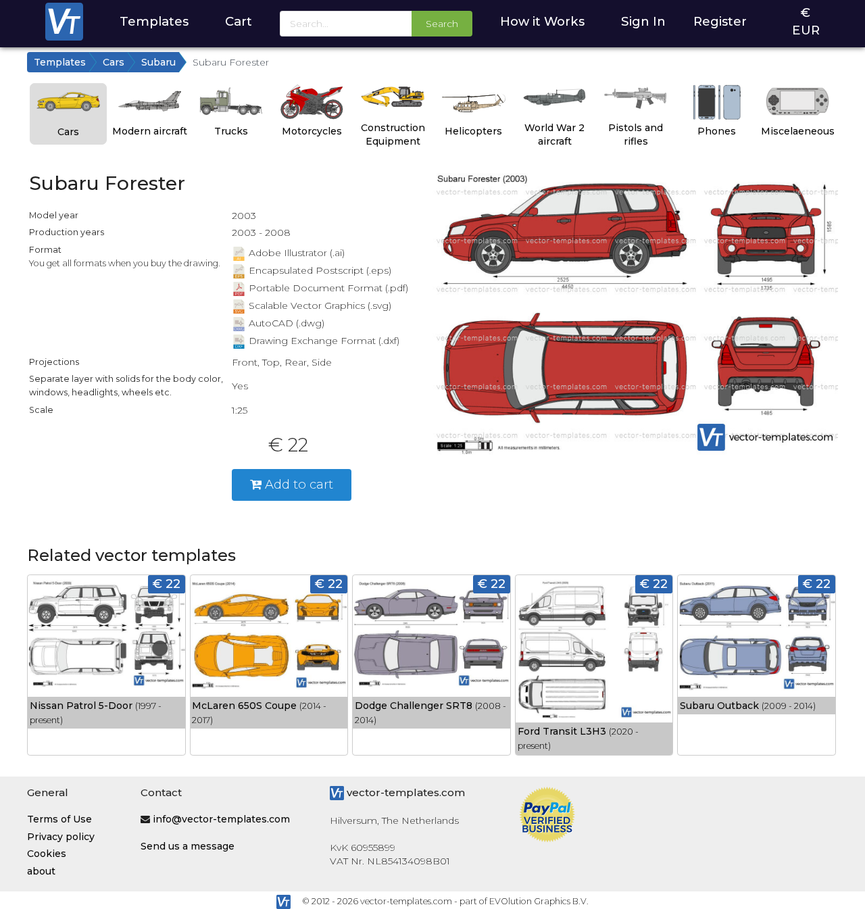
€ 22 (166, 583)
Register (720, 21)
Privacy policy (61, 837)
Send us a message (187, 846)
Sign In (643, 21)
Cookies (46, 853)
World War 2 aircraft (554, 134)
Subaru (158, 62)
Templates (154, 21)
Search (442, 24)
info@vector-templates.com (221, 819)
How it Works (542, 21)
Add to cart (297, 484)
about (41, 871)
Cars (113, 62)
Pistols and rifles (635, 134)
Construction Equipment (393, 134)
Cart (238, 21)
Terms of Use (59, 819)
